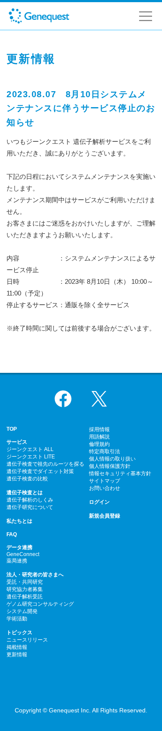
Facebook (63, 398)
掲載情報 (16, 647)
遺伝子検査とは (24, 492)
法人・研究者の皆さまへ (35, 575)
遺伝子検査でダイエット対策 (40, 471)
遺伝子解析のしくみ (29, 500)
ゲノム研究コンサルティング (40, 604)
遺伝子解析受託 (24, 597)
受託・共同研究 (24, 582)
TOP (11, 429)
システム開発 (22, 611)
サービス (16, 442)
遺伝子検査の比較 (27, 479)
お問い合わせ (104, 488)
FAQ (11, 534)
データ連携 (19, 547)
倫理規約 (99, 444)
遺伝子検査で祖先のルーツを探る (45, 464)
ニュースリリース (27, 640)
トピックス (19, 632)
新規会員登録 (104, 516)
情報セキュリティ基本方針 (120, 473)
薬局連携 (16, 561)
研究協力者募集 (24, 589)
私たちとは (19, 521)
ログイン (99, 502)
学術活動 (16, 619)
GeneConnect (22, 554)
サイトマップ (104, 481)
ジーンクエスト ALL (30, 449)
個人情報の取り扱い (112, 459)
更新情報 (16, 655)
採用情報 (99, 429)
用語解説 (99, 437)
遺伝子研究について (29, 507)
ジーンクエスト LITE (30, 457)
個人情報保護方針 (109, 466)
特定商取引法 (104, 451)
